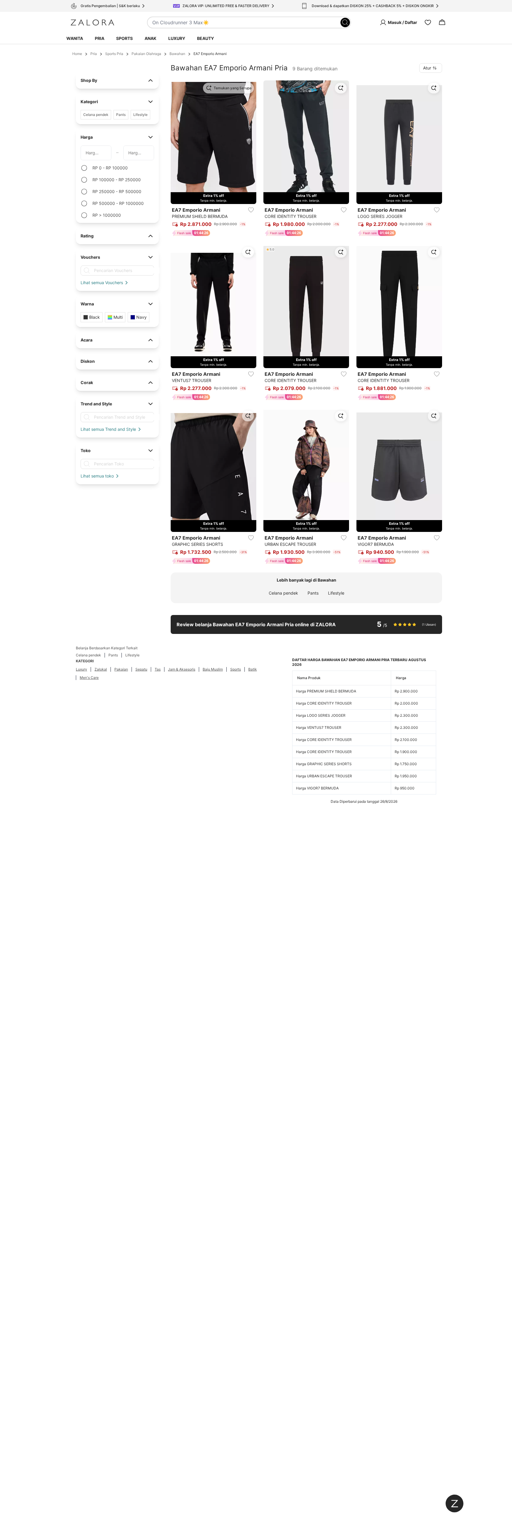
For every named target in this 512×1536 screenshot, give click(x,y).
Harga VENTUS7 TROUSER (318, 727)
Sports (124, 38)
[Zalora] (92, 22)
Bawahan (177, 53)
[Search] (345, 22)
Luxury (176, 38)
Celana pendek (283, 592)
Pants (313, 592)
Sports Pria (114, 53)
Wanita (74, 38)
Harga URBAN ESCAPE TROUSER (324, 776)
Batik (252, 669)
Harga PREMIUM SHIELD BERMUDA (326, 691)
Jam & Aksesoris (181, 669)
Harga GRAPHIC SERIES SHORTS (324, 764)
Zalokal (101, 669)
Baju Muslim (213, 669)
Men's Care (89, 677)
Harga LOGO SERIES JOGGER (320, 715)
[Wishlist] (427, 22)
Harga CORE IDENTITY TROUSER (324, 703)
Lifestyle (336, 592)
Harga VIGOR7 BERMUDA (317, 788)
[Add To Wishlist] (251, 210)
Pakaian (121, 669)
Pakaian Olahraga (146, 53)
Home (77, 53)
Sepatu (141, 669)
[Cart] (442, 22)
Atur (427, 67)
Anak (150, 38)
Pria (99, 38)
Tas (158, 669)
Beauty (205, 38)
